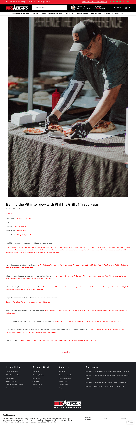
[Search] (34, 8)
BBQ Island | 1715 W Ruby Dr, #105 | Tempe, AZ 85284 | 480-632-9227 (107, 371)
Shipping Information (65, 375)
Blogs (61, 388)
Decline (123, 418)
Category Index (37, 384)
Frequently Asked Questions (14, 384)
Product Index (36, 388)
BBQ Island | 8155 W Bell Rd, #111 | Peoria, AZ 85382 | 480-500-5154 (106, 382)
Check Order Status (12, 371)
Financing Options (38, 375)
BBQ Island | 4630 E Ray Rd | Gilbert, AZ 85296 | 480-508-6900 (104, 387)
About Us (62, 371)
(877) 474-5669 (82, 8)
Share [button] (10, 213)
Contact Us (35, 371)
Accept (106, 418)
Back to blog (69, 352)
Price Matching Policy (13, 375)
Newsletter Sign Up (12, 381)
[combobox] (51, 8)
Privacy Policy (52, 422)
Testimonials (10, 378)
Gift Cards (35, 381)
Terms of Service (64, 381)
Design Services (37, 378)
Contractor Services (12, 388)
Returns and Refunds (65, 378)
